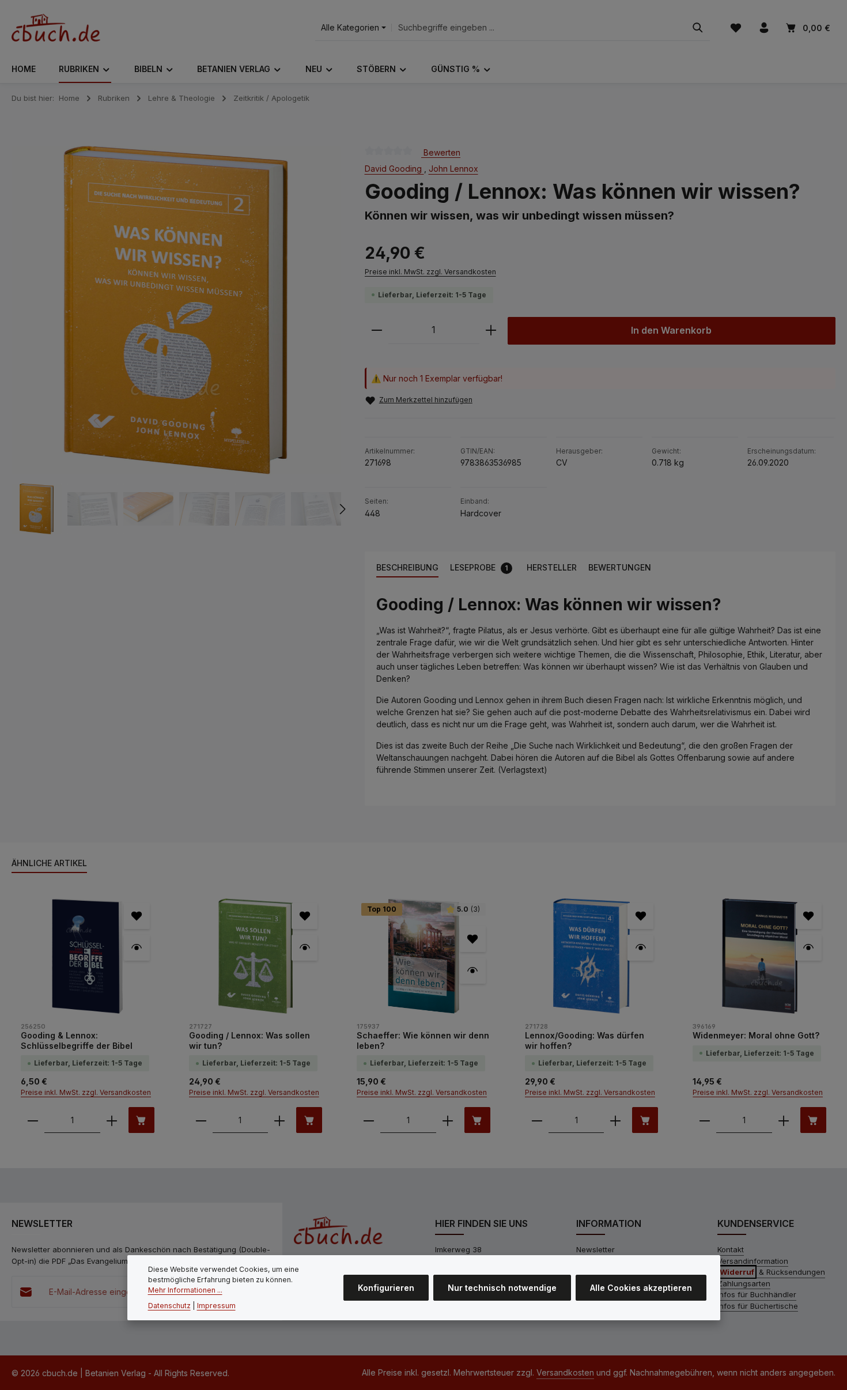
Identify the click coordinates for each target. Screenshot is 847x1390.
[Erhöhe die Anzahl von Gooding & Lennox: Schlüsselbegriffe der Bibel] (112, 1120)
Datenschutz (169, 1305)
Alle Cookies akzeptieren (641, 1288)
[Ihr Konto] (764, 28)
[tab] (407, 567)
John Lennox (453, 168)
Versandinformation (752, 1261)
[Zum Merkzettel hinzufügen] (137, 916)
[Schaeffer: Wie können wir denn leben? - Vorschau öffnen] (473, 971)
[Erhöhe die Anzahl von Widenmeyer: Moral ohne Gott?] (784, 1120)
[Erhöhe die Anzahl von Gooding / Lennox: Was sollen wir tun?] (279, 1120)
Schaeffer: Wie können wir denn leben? (423, 1040)
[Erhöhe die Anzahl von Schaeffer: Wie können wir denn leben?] (448, 1120)
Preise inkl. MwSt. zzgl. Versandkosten (430, 271)
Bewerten (440, 152)
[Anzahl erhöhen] (491, 330)
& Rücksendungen (772, 1271)
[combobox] (538, 28)
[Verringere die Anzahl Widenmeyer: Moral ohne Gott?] (705, 1120)
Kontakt (730, 1249)
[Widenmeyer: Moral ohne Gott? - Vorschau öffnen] (809, 948)
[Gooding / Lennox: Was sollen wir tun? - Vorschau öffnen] (304, 948)
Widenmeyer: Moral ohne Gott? (756, 1035)
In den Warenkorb (671, 330)
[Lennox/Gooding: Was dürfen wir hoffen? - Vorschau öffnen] (640, 948)
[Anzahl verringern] (377, 330)
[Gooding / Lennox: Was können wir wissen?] (175, 310)
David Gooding (394, 168)
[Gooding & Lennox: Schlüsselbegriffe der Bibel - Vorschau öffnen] (137, 948)
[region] (176, 340)
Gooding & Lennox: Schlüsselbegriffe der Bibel (77, 1040)
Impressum (216, 1305)
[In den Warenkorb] (141, 1120)
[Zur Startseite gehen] (56, 27)
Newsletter (595, 1249)
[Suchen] (698, 28)
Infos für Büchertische (757, 1305)
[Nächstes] (342, 509)
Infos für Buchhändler (756, 1294)
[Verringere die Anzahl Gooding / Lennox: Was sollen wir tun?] (201, 1120)
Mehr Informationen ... (185, 1290)
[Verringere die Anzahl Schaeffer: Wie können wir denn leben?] (369, 1120)
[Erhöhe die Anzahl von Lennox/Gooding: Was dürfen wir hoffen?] (615, 1120)
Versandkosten (565, 1372)
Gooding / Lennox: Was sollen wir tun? (249, 1040)
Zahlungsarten (743, 1283)
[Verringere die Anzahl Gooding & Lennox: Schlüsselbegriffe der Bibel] (33, 1120)
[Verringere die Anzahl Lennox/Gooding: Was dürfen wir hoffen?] (537, 1120)
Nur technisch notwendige (502, 1288)
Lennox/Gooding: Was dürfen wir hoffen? (584, 1040)
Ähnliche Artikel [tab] (49, 863)
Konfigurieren (386, 1288)
